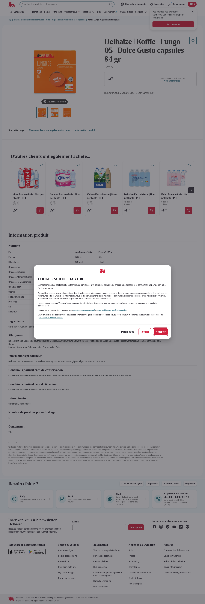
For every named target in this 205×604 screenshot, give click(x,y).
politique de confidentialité (84, 310)
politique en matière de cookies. (50, 318)
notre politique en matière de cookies (112, 310)
